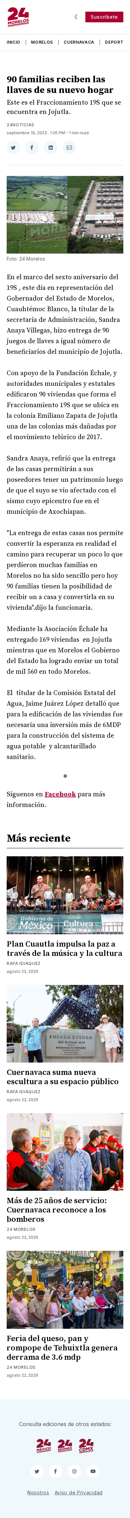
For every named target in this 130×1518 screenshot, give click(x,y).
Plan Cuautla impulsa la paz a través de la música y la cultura (64, 949)
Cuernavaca (79, 42)
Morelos (42, 42)
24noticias (20, 124)
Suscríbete (104, 17)
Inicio (13, 42)
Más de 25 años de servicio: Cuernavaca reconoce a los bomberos (57, 1210)
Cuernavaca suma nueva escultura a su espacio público (63, 1077)
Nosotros (38, 1492)
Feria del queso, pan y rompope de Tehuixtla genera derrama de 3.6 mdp (62, 1348)
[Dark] (77, 17)
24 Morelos (21, 1229)
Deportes (117, 42)
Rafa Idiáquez (24, 963)
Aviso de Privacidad (79, 1492)
